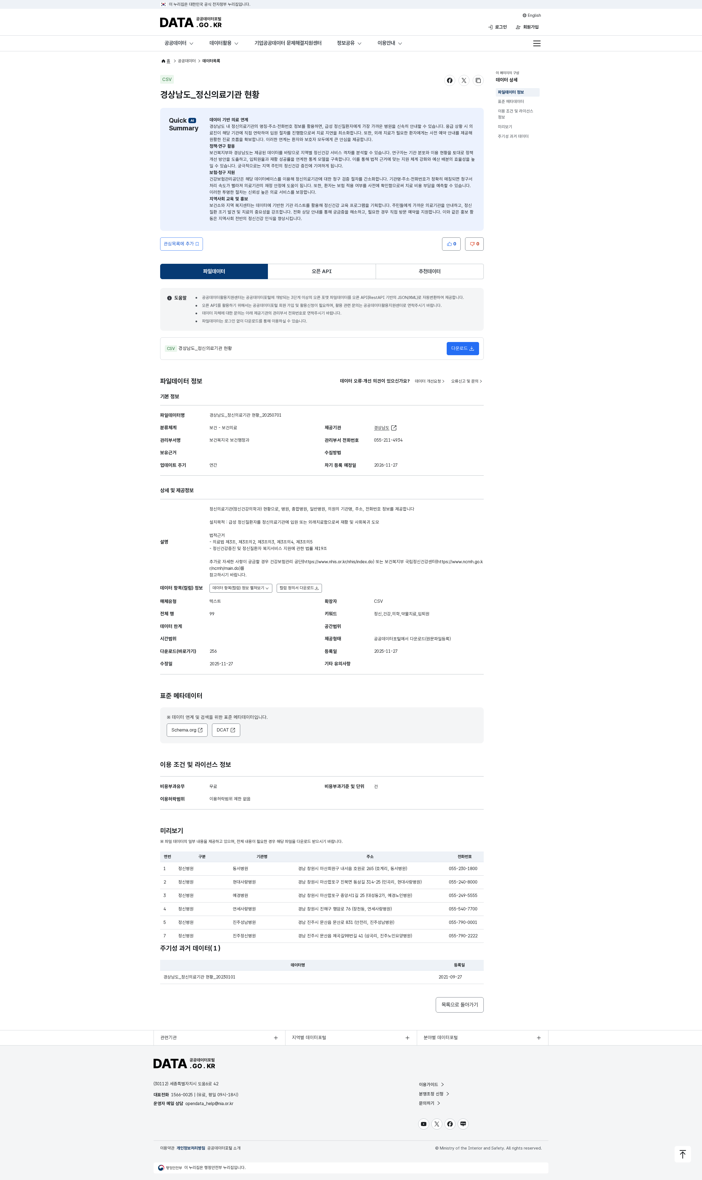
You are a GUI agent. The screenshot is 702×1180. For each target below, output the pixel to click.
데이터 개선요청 (428, 381)
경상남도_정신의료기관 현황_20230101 (199, 977)
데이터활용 (220, 43)
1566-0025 (182, 1094)
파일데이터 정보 (511, 92)
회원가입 (531, 27)
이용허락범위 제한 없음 (230, 798)
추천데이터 (430, 271)
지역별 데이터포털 (309, 1037)
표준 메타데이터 (511, 101)
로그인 (501, 27)
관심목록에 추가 (179, 243)
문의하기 (427, 1103)
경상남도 (381, 427)
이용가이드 (429, 1084)
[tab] (214, 271)
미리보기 (505, 126)
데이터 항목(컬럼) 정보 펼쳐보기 (238, 587)
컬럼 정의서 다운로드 (297, 587)
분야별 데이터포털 (441, 1037)
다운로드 (459, 348)
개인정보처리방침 (191, 1148)
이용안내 (386, 43)
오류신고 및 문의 (465, 381)
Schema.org (183, 730)
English (534, 15)
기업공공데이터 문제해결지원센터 (288, 43)
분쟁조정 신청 (432, 1094)
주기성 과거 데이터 (513, 136)
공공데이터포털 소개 (223, 1148)
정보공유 (346, 43)
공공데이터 (175, 43)
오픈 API (322, 271)
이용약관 (167, 1148)
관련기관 (168, 1037)
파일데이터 (215, 273)
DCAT (223, 730)
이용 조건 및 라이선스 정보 (515, 114)
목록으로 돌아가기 (459, 1005)
